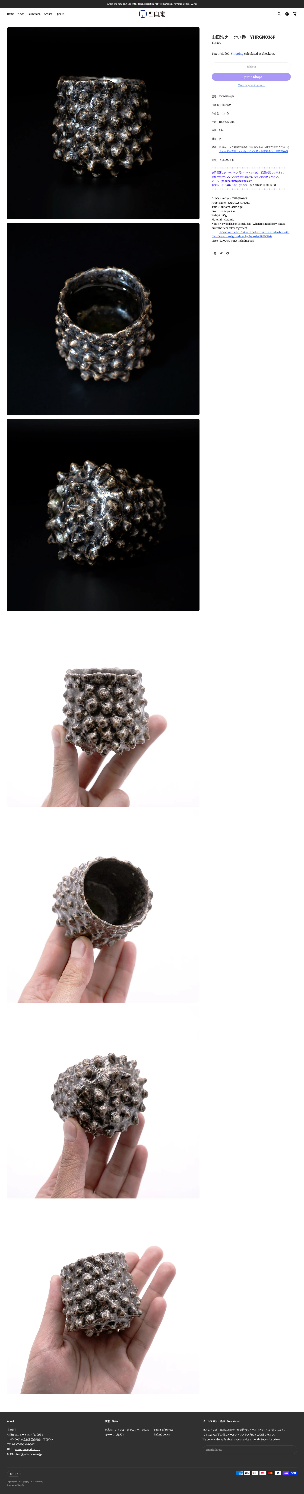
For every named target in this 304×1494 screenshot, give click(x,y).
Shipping (237, 53)
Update (59, 13)
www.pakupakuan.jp (27, 1449)
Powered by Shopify (15, 1485)
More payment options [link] (251, 85)
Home (10, 13)
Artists (48, 13)
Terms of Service (163, 1429)
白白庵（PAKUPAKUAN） (33, 1482)
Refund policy (162, 1434)
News (21, 13)
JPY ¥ (13, 1473)
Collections (34, 13)
